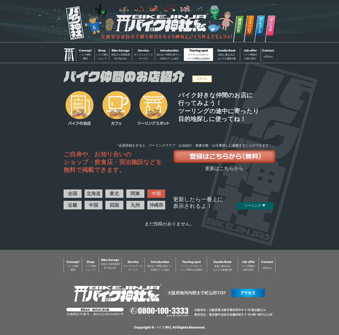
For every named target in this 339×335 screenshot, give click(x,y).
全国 (72, 193)
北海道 (94, 193)
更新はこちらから (224, 168)
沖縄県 (156, 205)
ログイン (202, 78)
